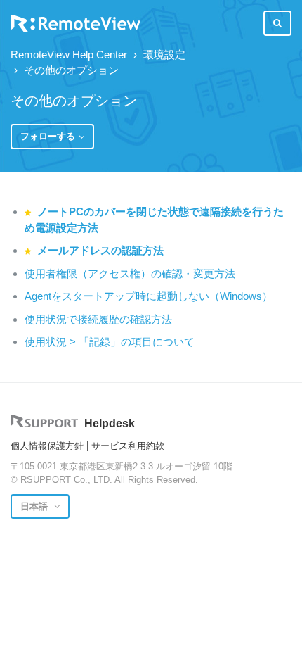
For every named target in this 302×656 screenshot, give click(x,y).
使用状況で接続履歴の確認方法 (98, 319)
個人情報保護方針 (47, 446)
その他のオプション (71, 70)
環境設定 (164, 55)
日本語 (35, 506)
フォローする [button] (47, 136)
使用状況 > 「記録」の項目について (110, 342)
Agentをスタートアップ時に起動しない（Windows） (149, 296)
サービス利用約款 (127, 446)
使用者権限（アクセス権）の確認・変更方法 (130, 273)
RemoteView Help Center (69, 55)
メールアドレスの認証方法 (100, 250)
